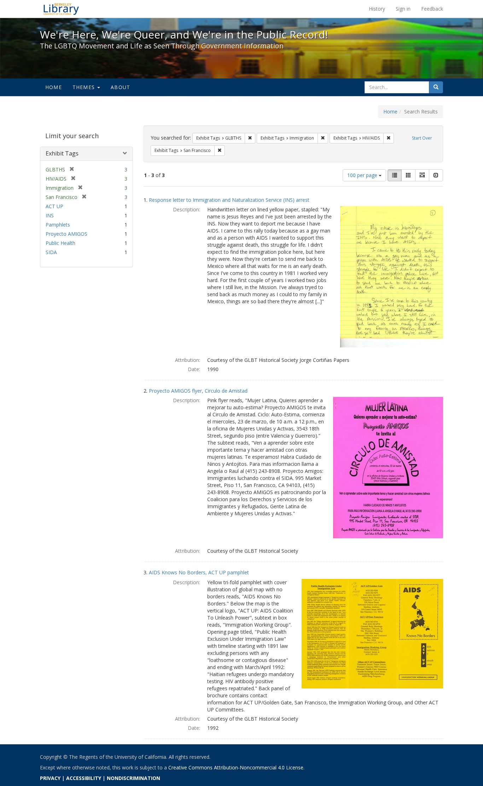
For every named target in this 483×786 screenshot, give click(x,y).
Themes (84, 87)
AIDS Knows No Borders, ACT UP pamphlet (199, 572)
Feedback (432, 8)
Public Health (60, 243)
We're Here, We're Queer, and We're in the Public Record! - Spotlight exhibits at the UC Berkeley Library (61, 9)
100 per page (363, 175)
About (120, 87)
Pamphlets (58, 224)
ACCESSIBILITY (83, 778)
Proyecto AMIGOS (66, 233)
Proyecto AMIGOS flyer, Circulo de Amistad (198, 390)
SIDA (51, 252)
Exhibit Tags (62, 153)
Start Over (422, 138)
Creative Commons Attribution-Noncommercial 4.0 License (235, 767)
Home (53, 87)
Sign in (403, 8)
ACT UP (54, 206)
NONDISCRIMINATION (133, 778)
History (377, 8)
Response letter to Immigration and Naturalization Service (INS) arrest (229, 199)
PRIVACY (50, 778)
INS (50, 215)
